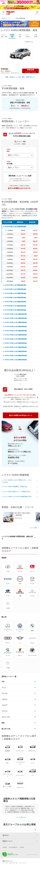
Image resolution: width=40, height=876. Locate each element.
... (12, 18)
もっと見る (33, 527)
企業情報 (5, 847)
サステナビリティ (23, 862)
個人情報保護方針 (13, 847)
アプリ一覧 (5, 862)
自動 (36, 35)
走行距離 (9, 162)
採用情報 (22, 847)
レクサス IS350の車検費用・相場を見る (14, 486)
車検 (20, 35)
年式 (9, 150)
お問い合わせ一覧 (13, 862)
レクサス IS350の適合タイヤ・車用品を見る (16, 491)
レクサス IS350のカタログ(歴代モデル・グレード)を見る (17, 481)
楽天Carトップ (6, 18)
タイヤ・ (27, 35)
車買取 (12, 35)
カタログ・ (4, 35)
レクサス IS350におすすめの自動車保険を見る (17, 496)
